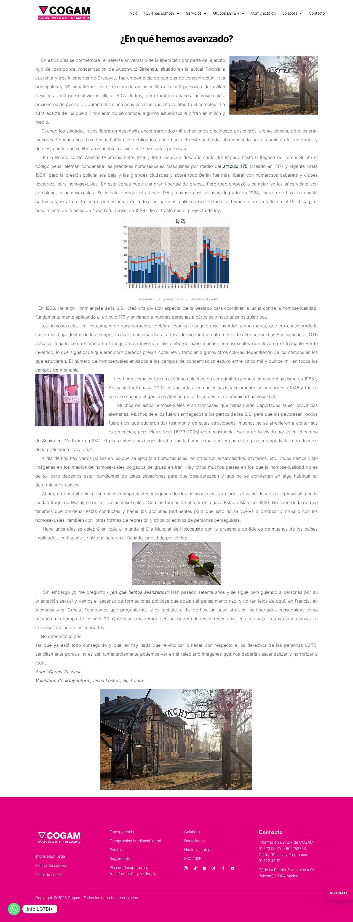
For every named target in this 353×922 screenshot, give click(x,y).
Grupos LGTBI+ (226, 13)
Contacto (317, 13)
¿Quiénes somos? (159, 13)
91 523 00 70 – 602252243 (283, 848)
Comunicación (263, 13)
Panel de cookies (50, 874)
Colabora (289, 13)
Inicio (133, 13)
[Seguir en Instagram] (185, 868)
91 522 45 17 (269, 860)
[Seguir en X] (213, 868)
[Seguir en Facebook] (223, 868)
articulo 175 (235, 166)
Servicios (194, 13)
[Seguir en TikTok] (195, 868)
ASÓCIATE (339, 893)
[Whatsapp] (14, 909)
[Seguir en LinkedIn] (204, 868)
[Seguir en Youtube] (232, 868)
